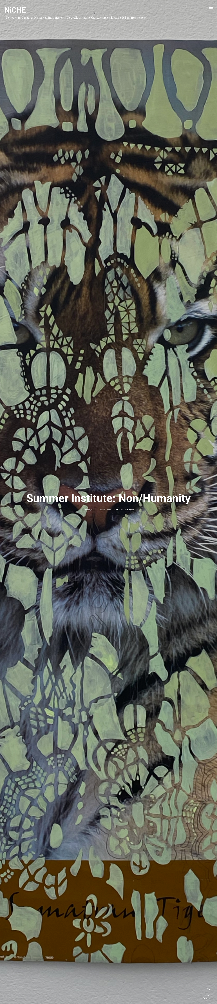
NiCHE (15, 10)
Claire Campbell (125, 509)
